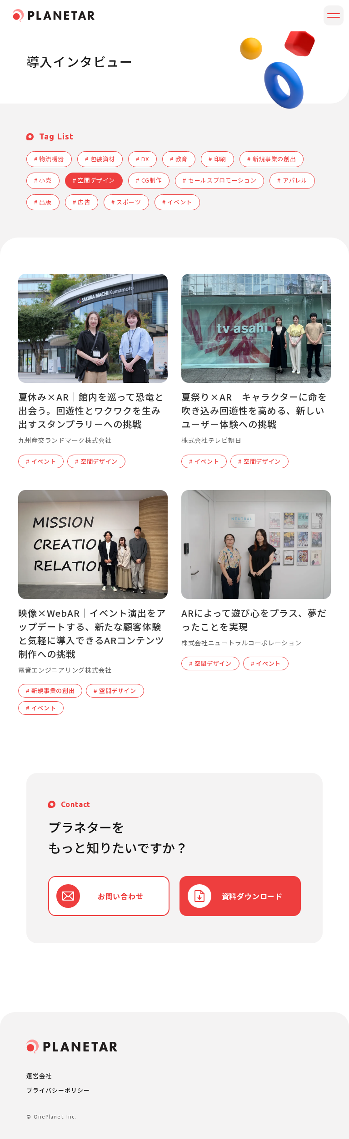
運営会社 (39, 1076)
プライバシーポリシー (58, 1090)
